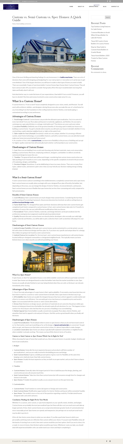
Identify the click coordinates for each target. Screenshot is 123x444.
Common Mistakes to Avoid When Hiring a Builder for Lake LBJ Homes (100, 35)
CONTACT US (115, 6)
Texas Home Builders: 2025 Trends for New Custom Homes (100, 58)
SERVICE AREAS (93, 6)
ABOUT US (81, 6)
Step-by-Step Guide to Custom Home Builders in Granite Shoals (99, 49)
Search (108, 17)
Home (14, 24)
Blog (104, 6)
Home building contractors (23, 24)
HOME (71, 6)
